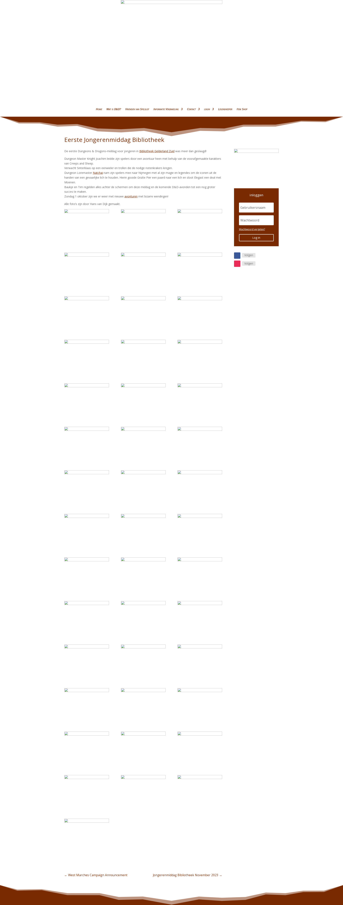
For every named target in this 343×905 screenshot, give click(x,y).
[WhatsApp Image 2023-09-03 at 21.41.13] (86, 225)
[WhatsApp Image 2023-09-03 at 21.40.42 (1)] (199, 486)
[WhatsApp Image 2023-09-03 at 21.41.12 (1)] (199, 268)
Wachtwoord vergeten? (252, 229)
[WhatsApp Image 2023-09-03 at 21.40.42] (143, 486)
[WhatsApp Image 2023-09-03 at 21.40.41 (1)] (143, 530)
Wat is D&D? (113, 109)
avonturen (131, 196)
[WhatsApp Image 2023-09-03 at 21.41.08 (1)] (86, 791)
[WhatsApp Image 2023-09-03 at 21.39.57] (143, 704)
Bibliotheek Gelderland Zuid (156, 151)
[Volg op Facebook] (237, 255)
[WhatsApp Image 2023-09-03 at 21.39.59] (86, 660)
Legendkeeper (225, 109)
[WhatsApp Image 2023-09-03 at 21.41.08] (199, 747)
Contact (191, 109)
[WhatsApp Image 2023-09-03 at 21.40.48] (86, 834)
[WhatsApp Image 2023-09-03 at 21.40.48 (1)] (86, 355)
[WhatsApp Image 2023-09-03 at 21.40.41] (86, 530)
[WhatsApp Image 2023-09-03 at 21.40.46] (86, 399)
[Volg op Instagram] (237, 264)
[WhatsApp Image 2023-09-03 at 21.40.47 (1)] (199, 355)
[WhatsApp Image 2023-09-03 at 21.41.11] (86, 312)
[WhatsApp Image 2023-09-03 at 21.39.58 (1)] (86, 704)
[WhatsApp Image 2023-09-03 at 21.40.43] (199, 443)
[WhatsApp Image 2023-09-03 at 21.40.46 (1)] (143, 399)
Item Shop (242, 109)
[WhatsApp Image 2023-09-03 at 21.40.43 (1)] (86, 486)
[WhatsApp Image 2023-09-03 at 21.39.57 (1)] (143, 225)
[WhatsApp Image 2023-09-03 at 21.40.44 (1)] (143, 443)
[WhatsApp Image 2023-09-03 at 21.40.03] (199, 530)
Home (99, 109)
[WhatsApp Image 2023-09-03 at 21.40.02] (86, 573)
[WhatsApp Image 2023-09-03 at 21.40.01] (199, 573)
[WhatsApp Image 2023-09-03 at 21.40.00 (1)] (199, 617)
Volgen (248, 255)
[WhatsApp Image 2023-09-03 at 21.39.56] (199, 225)
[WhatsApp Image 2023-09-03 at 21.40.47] (143, 355)
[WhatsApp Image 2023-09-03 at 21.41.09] (86, 747)
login (207, 109)
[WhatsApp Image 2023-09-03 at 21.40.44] (86, 443)
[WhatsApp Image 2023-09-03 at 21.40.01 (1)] (86, 617)
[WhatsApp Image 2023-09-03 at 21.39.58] (199, 660)
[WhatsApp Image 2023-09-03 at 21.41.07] (143, 791)
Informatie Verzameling (166, 109)
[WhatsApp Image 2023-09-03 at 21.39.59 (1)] (143, 660)
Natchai (98, 173)
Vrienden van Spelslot (137, 109)
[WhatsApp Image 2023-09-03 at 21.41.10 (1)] (199, 704)
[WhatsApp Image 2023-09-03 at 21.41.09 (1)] (143, 747)
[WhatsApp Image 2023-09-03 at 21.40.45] (199, 399)
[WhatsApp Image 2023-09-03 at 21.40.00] (143, 617)
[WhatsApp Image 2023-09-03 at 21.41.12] (143, 268)
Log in (256, 237)
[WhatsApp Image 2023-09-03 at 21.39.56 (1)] (86, 268)
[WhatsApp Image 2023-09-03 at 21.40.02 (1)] (143, 573)
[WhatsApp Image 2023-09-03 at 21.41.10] (199, 312)
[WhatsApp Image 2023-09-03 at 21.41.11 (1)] (143, 312)
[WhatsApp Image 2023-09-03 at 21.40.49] (199, 791)
